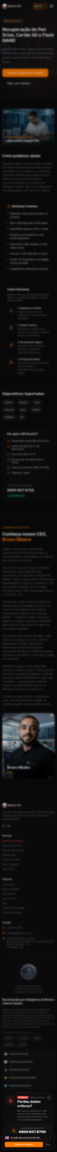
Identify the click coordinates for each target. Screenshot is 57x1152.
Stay (48, 1144)
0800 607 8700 (32, 1132)
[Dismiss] (50, 1138)
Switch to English (24, 1144)
